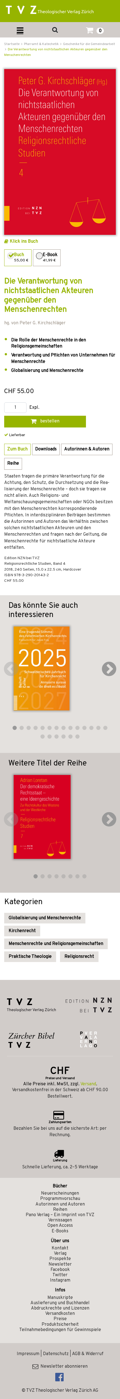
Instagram (60, 1280)
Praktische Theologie (30, 957)
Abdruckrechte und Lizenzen (60, 1308)
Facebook (60, 1270)
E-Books (60, 1231)
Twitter (60, 1275)
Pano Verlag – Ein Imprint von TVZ (60, 1215)
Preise (60, 1319)
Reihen (60, 1210)
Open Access (60, 1225)
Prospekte (60, 1259)
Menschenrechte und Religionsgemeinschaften (56, 944)
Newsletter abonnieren (63, 1366)
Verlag (60, 1253)
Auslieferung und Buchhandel (60, 1303)
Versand (88, 1084)
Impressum (28, 1354)
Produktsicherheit (60, 1324)
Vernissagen (60, 1220)
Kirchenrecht (22, 931)
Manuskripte (60, 1298)
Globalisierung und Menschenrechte (45, 918)
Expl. (34, 407)
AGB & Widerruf (88, 1354)
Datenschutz (56, 1354)
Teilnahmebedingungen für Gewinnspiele (60, 1330)
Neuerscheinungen (60, 1193)
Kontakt (60, 1248)
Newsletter (60, 1264)
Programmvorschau (60, 1199)
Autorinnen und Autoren (60, 1204)
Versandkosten (60, 1314)
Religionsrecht (79, 957)
